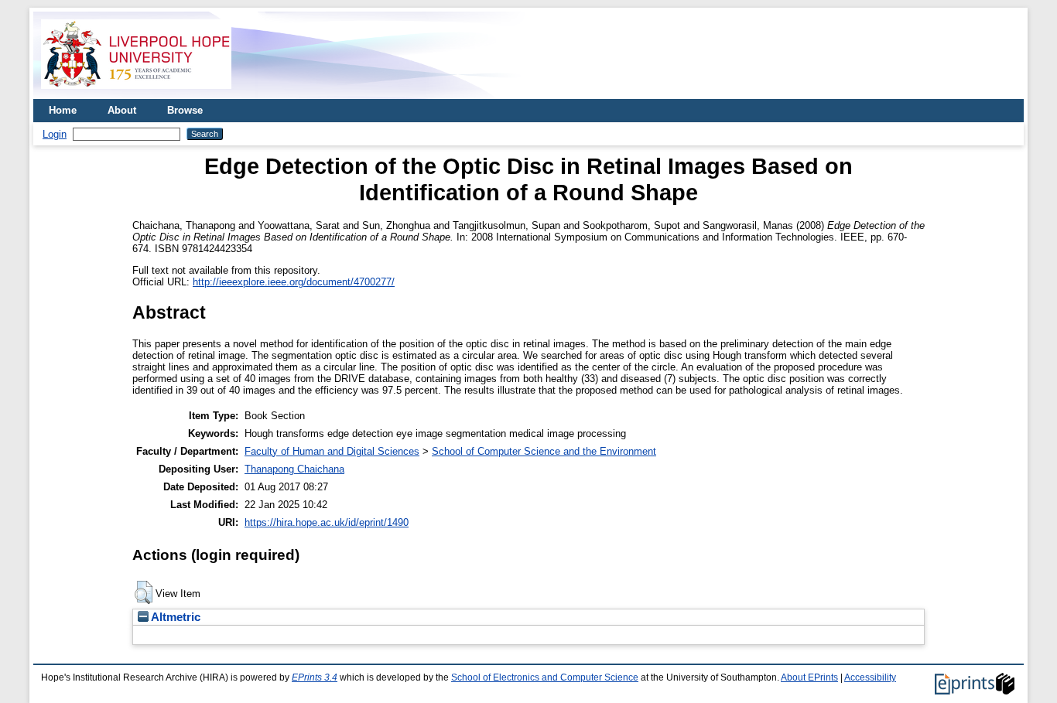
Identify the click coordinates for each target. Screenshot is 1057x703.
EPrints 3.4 (314, 677)
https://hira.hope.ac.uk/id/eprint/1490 (327, 522)
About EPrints (809, 677)
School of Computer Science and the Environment (544, 451)
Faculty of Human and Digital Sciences (332, 451)
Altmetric (174, 617)
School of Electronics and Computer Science (544, 677)
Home (63, 110)
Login (55, 134)
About (122, 110)
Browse (185, 110)
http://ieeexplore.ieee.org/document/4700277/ (294, 282)
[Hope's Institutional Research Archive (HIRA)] (136, 93)
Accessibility (870, 677)
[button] (143, 592)
